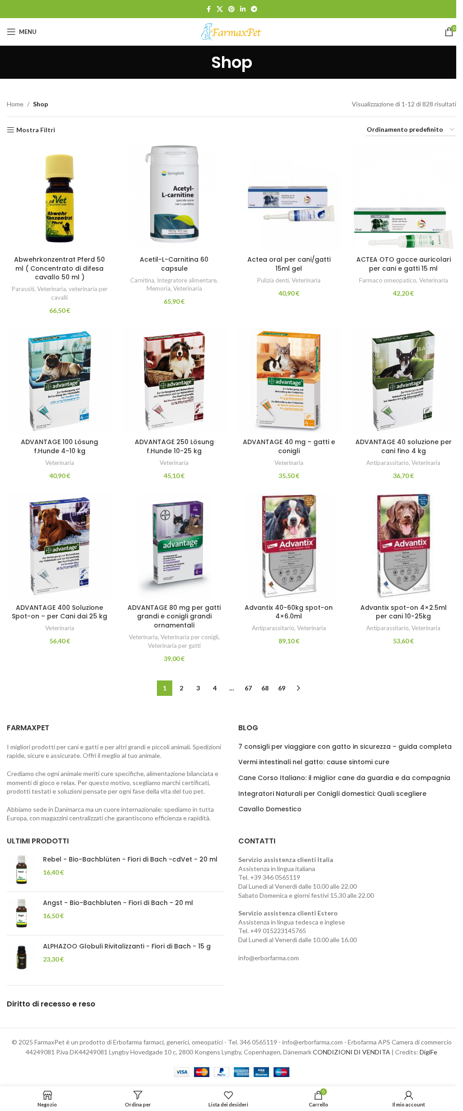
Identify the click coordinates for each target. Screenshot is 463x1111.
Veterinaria (51, 288)
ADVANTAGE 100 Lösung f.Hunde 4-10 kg (59, 446)
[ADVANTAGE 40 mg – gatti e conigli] (289, 381)
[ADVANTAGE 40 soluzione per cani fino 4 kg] (404, 381)
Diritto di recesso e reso (51, 1004)
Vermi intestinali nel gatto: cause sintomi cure (313, 762)
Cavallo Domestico (270, 809)
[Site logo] (231, 31)
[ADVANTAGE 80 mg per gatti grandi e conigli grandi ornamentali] (174, 546)
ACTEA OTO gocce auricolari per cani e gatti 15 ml (403, 264)
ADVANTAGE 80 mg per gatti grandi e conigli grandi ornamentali (174, 616)
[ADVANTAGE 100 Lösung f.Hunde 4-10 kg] (60, 381)
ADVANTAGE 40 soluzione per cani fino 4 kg (403, 446)
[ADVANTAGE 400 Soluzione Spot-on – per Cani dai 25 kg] (60, 546)
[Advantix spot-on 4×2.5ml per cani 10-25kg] (404, 546)
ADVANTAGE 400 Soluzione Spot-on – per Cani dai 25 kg (59, 612)
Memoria (158, 288)
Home (15, 104)
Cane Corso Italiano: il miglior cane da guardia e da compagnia (344, 778)
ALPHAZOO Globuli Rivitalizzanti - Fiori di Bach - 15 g (127, 946)
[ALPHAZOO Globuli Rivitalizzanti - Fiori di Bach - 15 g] (21, 957)
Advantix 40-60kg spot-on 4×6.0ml (289, 612)
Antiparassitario (387, 462)
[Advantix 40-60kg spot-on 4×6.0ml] (289, 546)
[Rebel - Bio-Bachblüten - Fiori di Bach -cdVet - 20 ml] (21, 870)
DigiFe (428, 1052)
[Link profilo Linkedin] (242, 9)
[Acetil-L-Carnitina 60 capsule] (174, 198)
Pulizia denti (273, 280)
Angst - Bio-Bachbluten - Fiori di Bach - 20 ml (118, 903)
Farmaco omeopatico (387, 280)
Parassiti (23, 288)
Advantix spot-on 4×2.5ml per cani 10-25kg (403, 612)
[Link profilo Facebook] (208, 9)
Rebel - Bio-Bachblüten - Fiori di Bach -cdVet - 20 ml (130, 859)
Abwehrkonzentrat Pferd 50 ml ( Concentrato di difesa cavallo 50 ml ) (59, 268)
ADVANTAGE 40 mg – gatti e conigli (289, 446)
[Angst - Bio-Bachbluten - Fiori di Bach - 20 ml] (21, 913)
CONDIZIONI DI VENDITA (351, 1052)
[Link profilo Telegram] (254, 9)
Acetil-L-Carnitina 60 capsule (174, 264)
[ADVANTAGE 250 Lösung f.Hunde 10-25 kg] (174, 381)
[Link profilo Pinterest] (231, 9)
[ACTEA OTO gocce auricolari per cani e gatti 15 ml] (404, 198)
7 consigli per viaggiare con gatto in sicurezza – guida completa (345, 746)
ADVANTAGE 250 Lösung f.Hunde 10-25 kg (174, 446)
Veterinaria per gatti (174, 645)
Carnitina (142, 280)
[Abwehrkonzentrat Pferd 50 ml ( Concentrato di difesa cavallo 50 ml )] (60, 198)
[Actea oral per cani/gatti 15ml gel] (289, 198)
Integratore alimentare (187, 280)
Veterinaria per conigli (189, 637)
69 (281, 688)
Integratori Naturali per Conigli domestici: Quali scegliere (332, 794)
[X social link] (220, 9)
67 (248, 688)
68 (265, 688)
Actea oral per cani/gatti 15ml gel (289, 264)
